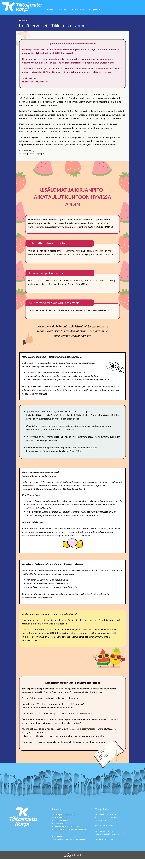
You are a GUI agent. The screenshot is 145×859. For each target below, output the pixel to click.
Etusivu (50, 9)
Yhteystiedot (94, 9)
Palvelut (62, 9)
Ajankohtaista (78, 9)
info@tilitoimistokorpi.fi (104, 831)
